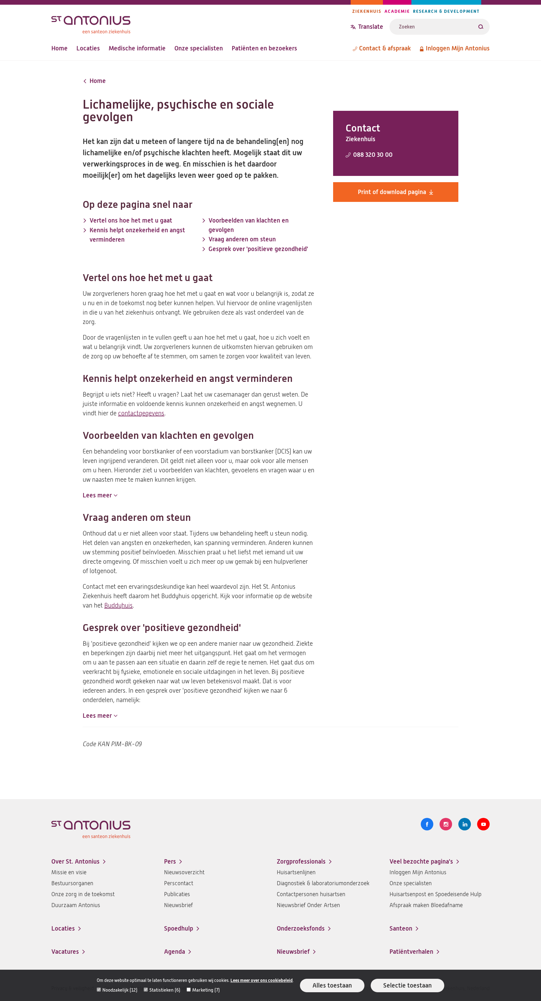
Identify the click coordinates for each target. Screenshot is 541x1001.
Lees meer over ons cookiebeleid (261, 980)
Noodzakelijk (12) (119, 990)
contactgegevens (141, 413)
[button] (100, 495)
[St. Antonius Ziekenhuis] (201, 23)
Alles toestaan (332, 985)
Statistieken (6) (164, 990)
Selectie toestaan (407, 985)
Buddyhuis (118, 605)
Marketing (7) (206, 990)
